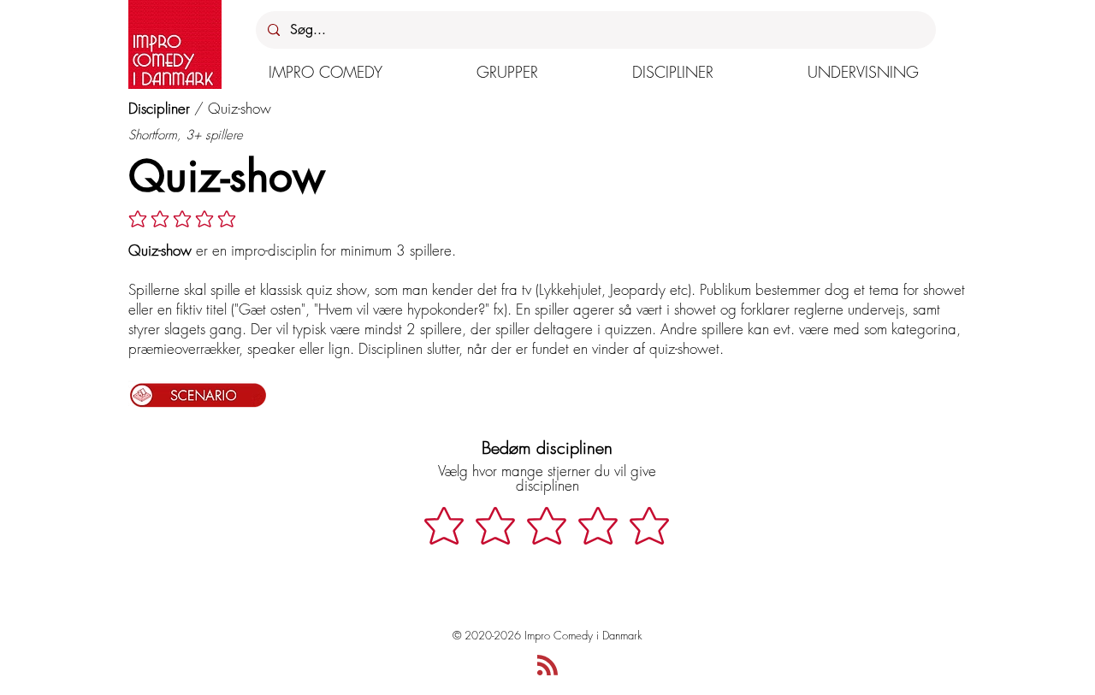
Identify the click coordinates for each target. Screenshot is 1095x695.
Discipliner (159, 108)
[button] (325, 72)
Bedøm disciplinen (547, 447)
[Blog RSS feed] (547, 666)
